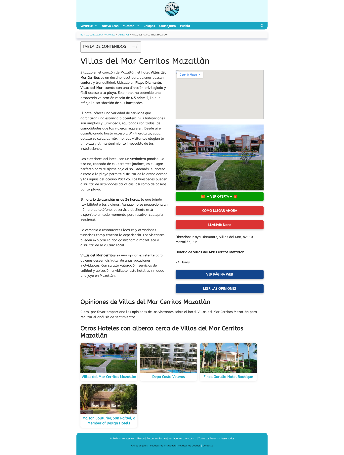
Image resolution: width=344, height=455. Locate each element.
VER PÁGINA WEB (219, 274)
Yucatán (128, 26)
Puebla (185, 26)
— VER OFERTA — (220, 196)
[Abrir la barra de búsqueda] (262, 25)
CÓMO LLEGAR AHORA (219, 211)
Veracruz (86, 26)
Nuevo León (110, 26)
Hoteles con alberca (91, 35)
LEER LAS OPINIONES (219, 288)
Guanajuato (167, 26)
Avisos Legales (139, 445)
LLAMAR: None (219, 225)
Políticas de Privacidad (163, 445)
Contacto (208, 445)
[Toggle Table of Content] (132, 47)
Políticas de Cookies (189, 445)
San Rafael (123, 35)
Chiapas (149, 26)
